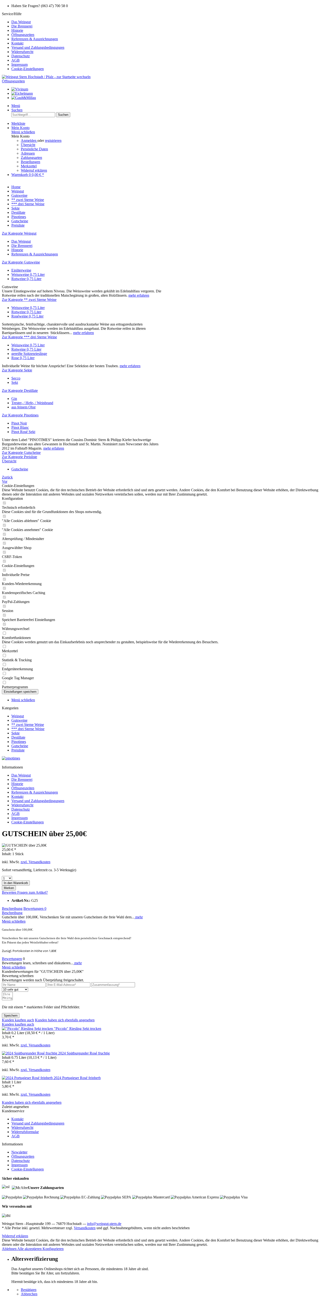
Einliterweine (21, 270)
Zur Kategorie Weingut (19, 233)
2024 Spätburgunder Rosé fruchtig (84, 1053)
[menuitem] (166, 22)
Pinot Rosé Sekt (23, 432)
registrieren (53, 140)
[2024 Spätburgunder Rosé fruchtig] (30, 1053)
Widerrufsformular (25, 1132)
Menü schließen (23, 132)
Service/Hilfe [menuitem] (33, 41)
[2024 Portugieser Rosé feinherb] (28, 1078)
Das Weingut (21, 22)
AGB (15, 60)
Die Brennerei (21, 26)
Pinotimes (18, 742)
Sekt (14, 382)
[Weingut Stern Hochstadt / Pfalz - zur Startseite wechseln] (46, 77)
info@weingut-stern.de (104, 1224)
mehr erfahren (138, 295)
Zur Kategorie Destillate (20, 391)
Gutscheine (19, 746)
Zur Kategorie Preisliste (19, 457)
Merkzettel (29, 166)
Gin (14, 399)
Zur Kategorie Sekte (17, 370)
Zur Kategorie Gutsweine (21, 262)
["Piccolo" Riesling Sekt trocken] (28, 1029)
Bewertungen (34, 909)
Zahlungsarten (31, 158)
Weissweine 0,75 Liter (28, 275)
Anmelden (29, 140)
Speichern (10, 1015)
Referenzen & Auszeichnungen (34, 39)
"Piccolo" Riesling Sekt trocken (77, 1029)
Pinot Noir (19, 423)
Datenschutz (20, 56)
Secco (15, 378)
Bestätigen (28, 1290)
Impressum (19, 65)
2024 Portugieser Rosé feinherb (77, 1078)
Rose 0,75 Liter (23, 358)
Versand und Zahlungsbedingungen (37, 47)
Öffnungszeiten (22, 35)
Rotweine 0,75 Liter (26, 279)
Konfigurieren (53, 1249)
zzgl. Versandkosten (35, 862)
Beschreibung (12, 909)
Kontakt (17, 43)
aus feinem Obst (23, 407)
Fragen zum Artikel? (32, 892)
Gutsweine (19, 720)
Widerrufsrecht (22, 52)
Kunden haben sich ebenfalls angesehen (65, 1020)
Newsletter (19, 1152)
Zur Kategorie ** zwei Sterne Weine (29, 300)
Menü (15, 106)
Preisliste (18, 750)
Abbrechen (29, 1294)
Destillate (18, 737)
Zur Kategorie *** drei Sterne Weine (29, 337)
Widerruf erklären (34, 170)
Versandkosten (85, 1228)
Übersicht (28, 145)
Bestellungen (30, 162)
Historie (17, 30)
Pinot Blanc (20, 427)
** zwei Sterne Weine (27, 725)
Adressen (28, 153)
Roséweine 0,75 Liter (27, 316)
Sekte (15, 733)
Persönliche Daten (34, 149)
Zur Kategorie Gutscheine (21, 453)
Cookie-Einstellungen (27, 69)
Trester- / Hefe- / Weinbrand (32, 403)
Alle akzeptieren (30, 1249)
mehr (138, 917)
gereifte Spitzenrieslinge (29, 354)
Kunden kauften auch (18, 1020)
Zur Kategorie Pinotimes (20, 415)
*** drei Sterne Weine (27, 729)
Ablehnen (9, 1249)
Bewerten (9, 892)
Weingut (17, 716)
